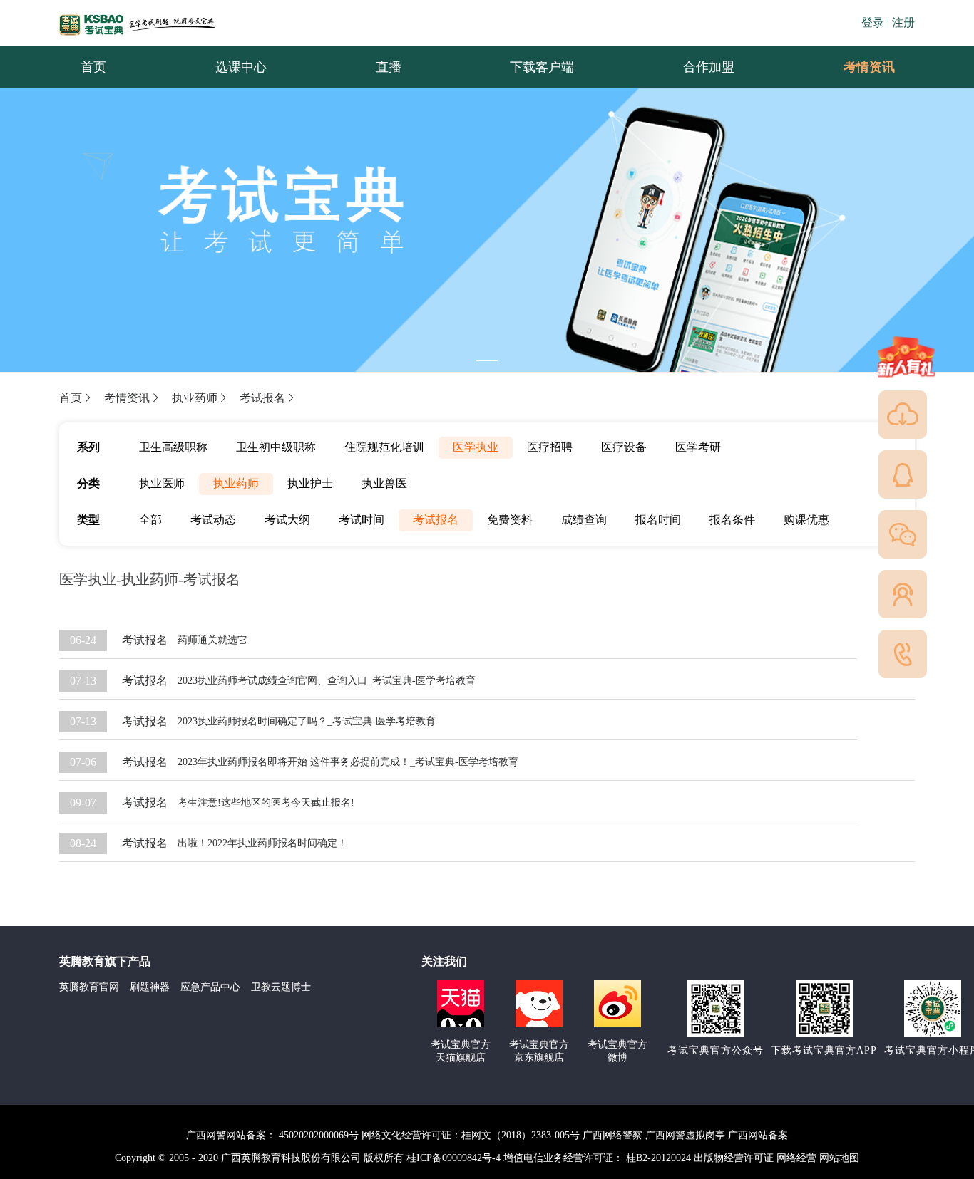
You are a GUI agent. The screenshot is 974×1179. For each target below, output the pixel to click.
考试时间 (361, 520)
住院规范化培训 (384, 447)
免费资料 (510, 520)
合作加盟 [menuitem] (708, 67)
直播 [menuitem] (388, 67)
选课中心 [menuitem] (241, 67)
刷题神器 (150, 987)
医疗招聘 (550, 447)
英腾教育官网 (89, 987)
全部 (150, 520)
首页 (70, 398)
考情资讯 (858, 67)
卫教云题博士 (281, 987)
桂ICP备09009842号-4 (453, 1158)
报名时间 (658, 520)
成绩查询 (584, 520)
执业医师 (162, 483)
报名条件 (732, 520)
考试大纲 (287, 520)
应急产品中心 (210, 987)
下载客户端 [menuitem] (542, 67)
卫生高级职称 (173, 447)
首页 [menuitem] (93, 67)
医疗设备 (624, 447)
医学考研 (698, 447)
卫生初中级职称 (276, 447)
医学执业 (475, 447)
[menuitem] (868, 67)
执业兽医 (384, 483)
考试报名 (262, 398)
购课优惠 (806, 520)
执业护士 (310, 483)
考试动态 (213, 520)
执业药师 (194, 398)
